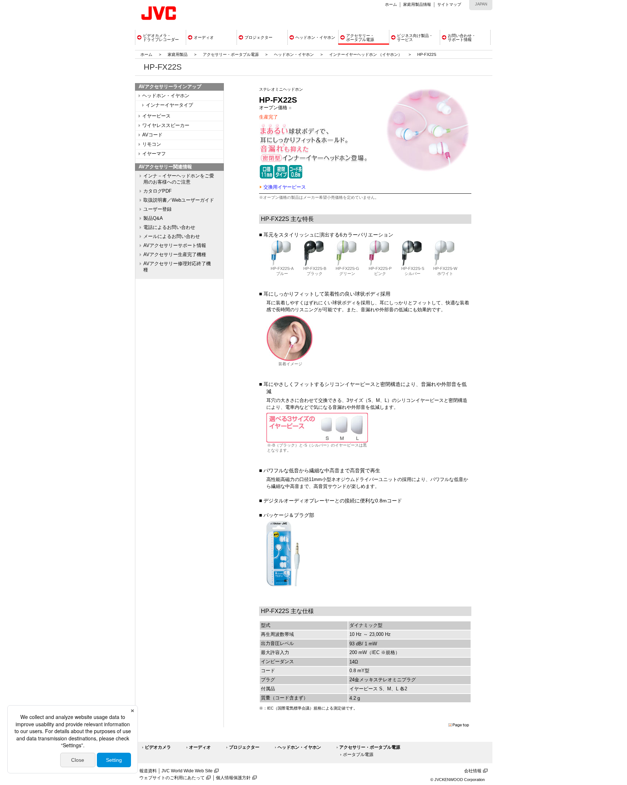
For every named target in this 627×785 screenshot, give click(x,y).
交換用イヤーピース (284, 187)
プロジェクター (244, 747)
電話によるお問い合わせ (169, 227)
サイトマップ (449, 4)
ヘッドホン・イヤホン (294, 54)
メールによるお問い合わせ (171, 236)
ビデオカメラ (158, 747)
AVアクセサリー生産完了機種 (174, 254)
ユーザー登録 (157, 209)
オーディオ (200, 747)
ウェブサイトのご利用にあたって (172, 777)
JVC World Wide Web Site (187, 770)
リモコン (151, 144)
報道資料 (148, 770)
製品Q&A (153, 218)
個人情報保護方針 (233, 777)
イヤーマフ (154, 153)
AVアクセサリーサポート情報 (174, 245)
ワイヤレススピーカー (165, 125)
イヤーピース (156, 116)
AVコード (152, 134)
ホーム (391, 4)
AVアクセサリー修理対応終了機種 (177, 266)
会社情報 (472, 770)
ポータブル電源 (358, 754)
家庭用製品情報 (417, 4)
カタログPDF (157, 191)
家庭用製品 (178, 54)
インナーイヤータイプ (169, 105)
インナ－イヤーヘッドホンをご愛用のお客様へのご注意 (178, 179)
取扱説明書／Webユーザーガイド (178, 200)
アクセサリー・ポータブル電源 (231, 54)
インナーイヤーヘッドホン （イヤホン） (366, 54)
